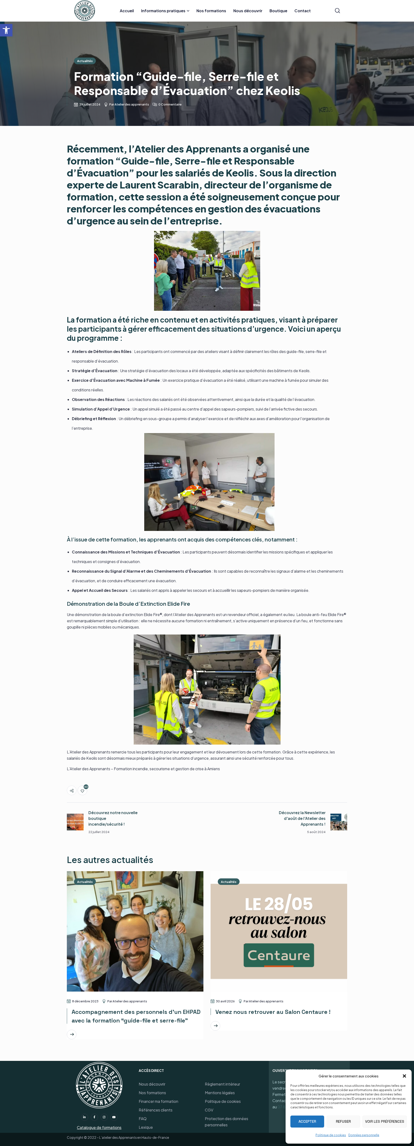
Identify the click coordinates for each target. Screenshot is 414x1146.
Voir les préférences (384, 1121)
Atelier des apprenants (132, 104)
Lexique (146, 1127)
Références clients (155, 1109)
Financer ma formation (158, 1101)
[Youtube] (114, 1117)
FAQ (143, 1118)
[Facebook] (94, 1117)
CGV (209, 1109)
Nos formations (152, 1092)
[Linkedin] (84, 1117)
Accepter (307, 1121)
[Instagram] (104, 1117)
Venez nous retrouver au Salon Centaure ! (272, 1012)
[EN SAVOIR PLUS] (71, 1034)
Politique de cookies (331, 1135)
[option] (135, 961)
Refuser (343, 1121)
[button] (6, 30)
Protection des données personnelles (226, 1121)
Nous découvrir (152, 1084)
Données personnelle (363, 1135)
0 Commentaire (170, 104)
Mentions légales (220, 1092)
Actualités (85, 61)
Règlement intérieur (222, 1084)
